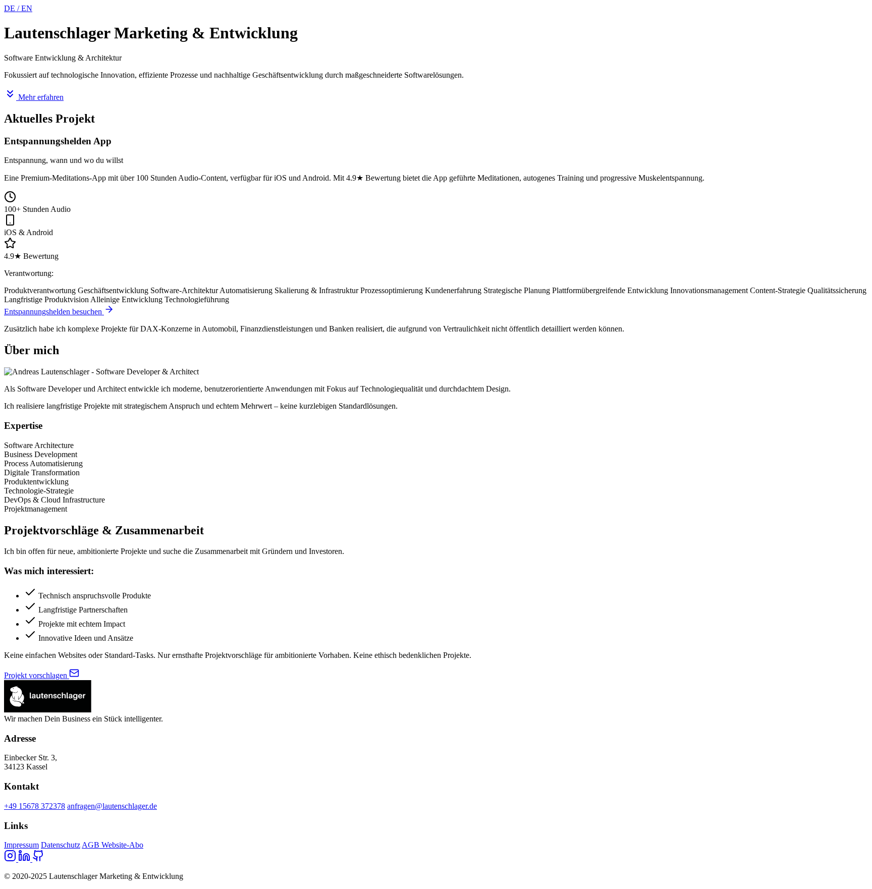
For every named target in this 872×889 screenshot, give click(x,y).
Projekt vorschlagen (36, 675)
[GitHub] (38, 859)
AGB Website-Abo (112, 845)
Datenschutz (60, 845)
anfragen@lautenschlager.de (112, 806)
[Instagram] (11, 859)
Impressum (21, 845)
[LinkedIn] (25, 859)
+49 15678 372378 (34, 806)
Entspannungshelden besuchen (54, 311)
